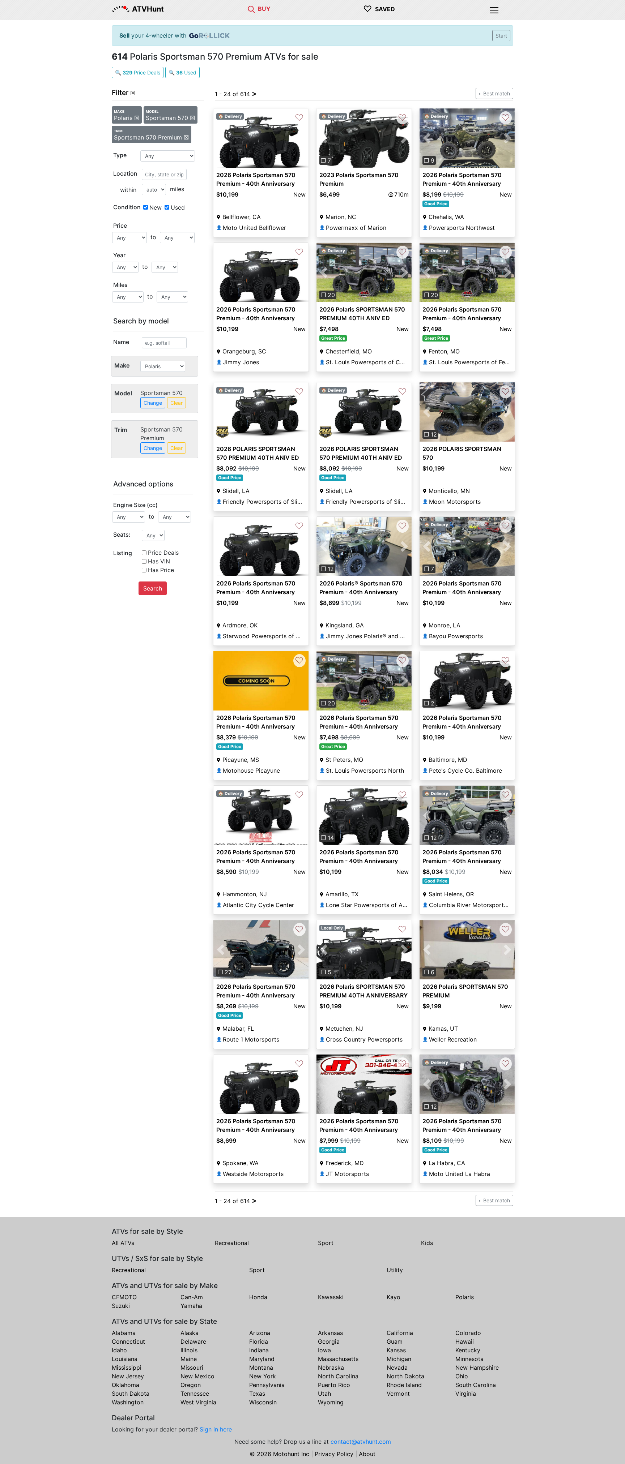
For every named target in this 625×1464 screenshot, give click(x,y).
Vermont (398, 1393)
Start (501, 36)
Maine (188, 1358)
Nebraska (331, 1367)
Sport (325, 1242)
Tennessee (194, 1393)
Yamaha (191, 1305)
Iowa (324, 1350)
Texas (257, 1393)
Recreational (232, 1242)
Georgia (329, 1341)
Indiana (259, 1350)
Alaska (189, 1332)
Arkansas (330, 1332)
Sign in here (216, 1429)
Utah (324, 1393)
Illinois (188, 1350)
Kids (427, 1242)
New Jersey (128, 1376)
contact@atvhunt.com (361, 1441)
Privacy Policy (334, 1453)
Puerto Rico (334, 1384)
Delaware (193, 1341)
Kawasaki (331, 1297)
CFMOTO (124, 1297)
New (155, 207)
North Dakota (405, 1376)
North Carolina (338, 1376)
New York (262, 1376)
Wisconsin (263, 1402)
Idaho (119, 1350)
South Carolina (475, 1384)
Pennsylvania (267, 1384)
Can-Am (191, 1297)
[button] (323, 138)
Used (178, 207)
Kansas (396, 1350)
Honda (258, 1297)
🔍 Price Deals (137, 72)
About (367, 1453)
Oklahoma (125, 1384)
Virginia (465, 1393)
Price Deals (163, 552)
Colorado (468, 1332)
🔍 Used (182, 72)
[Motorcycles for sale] (251, 8)
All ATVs (123, 1242)
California (400, 1332)
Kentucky (467, 1350)
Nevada (397, 1367)
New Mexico (197, 1376)
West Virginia (198, 1402)
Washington (128, 1402)
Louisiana (124, 1358)
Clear (176, 403)
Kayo (393, 1297)
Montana (261, 1367)
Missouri (191, 1367)
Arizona (259, 1332)
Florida (258, 1341)
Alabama (124, 1332)
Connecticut (128, 1341)
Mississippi (126, 1367)
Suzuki (121, 1305)
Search (152, 588)
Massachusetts (338, 1358)
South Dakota (130, 1393)
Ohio (461, 1376)
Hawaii (464, 1341)
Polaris (464, 1297)
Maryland (262, 1358)
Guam (395, 1341)
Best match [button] (496, 93)
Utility (395, 1270)
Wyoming (331, 1402)
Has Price (161, 570)
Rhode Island (404, 1384)
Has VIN (159, 561)
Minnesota (469, 1358)
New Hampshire (477, 1367)
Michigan (399, 1358)
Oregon (190, 1384)
